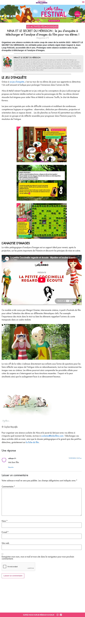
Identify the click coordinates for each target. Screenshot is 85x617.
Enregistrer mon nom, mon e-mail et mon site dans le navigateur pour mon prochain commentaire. (38, 558)
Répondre (11, 467)
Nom (4, 521)
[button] (83, 2)
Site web (5, 543)
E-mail (5, 532)
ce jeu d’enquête (17, 81)
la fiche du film (32, 442)
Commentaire (8, 487)
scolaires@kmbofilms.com (52, 436)
